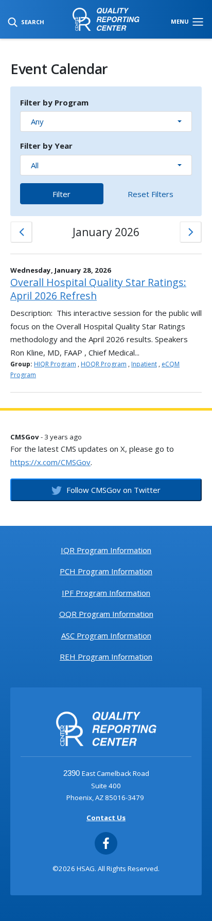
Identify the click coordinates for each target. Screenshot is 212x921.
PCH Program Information (106, 571)
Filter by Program (54, 102)
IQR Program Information (106, 550)
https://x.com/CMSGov (50, 462)
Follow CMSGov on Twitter (112, 490)
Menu (180, 21)
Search (32, 22)
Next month (191, 232)
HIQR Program (55, 364)
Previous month (21, 232)
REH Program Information (106, 656)
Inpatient (144, 364)
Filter (61, 194)
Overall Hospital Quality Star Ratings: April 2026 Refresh (98, 289)
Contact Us (106, 817)
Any (37, 121)
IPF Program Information (106, 593)
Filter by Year (46, 145)
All (35, 165)
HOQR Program (104, 364)
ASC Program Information (106, 635)
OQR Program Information (106, 614)
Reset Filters (150, 194)
